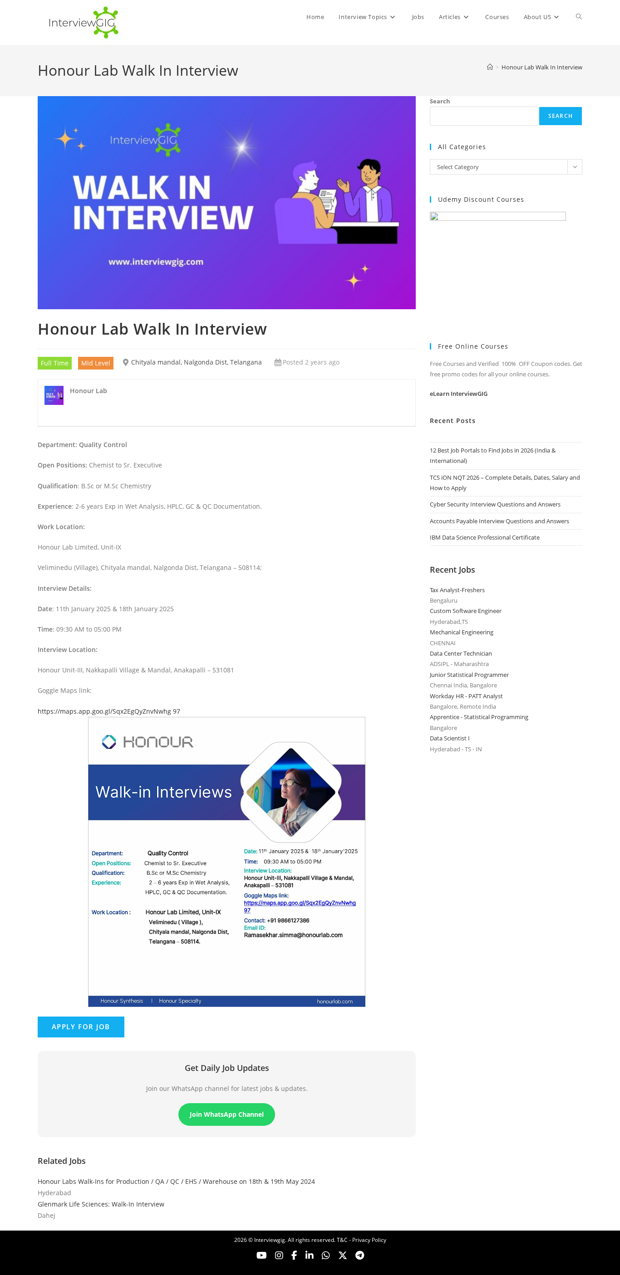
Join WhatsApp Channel (227, 1114)
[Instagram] (279, 1255)
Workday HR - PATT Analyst (466, 696)
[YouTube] (261, 1255)
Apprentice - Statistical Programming (479, 717)
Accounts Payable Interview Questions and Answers (499, 521)
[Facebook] (294, 1255)
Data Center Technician (461, 653)
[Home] (490, 67)
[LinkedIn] (309, 1255)
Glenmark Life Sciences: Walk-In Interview (101, 1204)
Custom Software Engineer (466, 611)
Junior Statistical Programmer (469, 675)
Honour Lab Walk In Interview (542, 67)
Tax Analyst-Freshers (457, 590)
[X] (326, 1255)
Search (440, 101)
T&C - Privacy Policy (361, 1240)
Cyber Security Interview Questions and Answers (495, 504)
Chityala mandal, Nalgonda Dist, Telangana (196, 362)
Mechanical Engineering (461, 632)
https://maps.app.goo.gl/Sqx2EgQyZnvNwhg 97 (109, 711)
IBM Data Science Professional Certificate (485, 537)
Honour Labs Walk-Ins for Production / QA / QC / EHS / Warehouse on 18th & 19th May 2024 (176, 1181)
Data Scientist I (450, 738)
